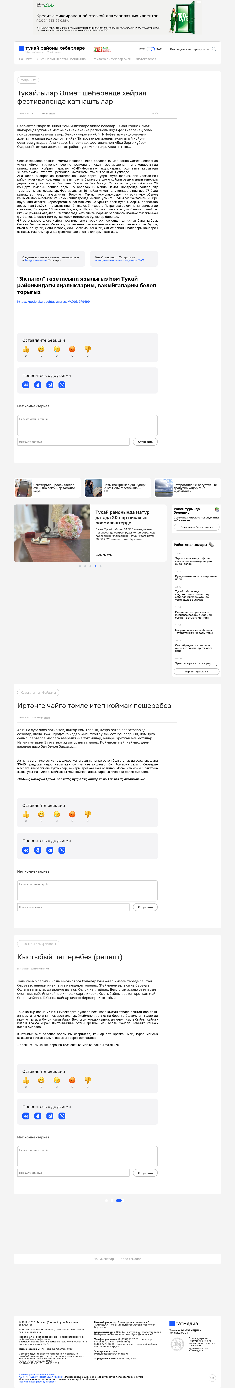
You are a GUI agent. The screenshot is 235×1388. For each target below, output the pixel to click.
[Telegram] (49, 384)
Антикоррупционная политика (37, 1374)
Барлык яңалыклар (196, 671)
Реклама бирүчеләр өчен (112, 59)
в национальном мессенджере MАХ (119, 260)
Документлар (104, 1259)
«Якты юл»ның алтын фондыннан (62, 59)
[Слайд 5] (101, 566)
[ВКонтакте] (25, 384)
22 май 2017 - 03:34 (26, 717)
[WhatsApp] (61, 384)
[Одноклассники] (37, 384)
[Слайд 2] (85, 566)
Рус (142, 49)
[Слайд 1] (80, 566)
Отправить (145, 441)
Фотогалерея (146, 59)
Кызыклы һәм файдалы (38, 692)
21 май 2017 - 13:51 (26, 969)
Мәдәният (28, 80)
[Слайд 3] (90, 566)
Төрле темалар (130, 1259)
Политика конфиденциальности (38, 1381)
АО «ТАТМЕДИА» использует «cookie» (41, 1376)
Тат (159, 49)
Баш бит (25, 59)
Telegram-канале (36, 260)
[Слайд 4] (95, 566)
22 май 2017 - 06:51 (26, 113)
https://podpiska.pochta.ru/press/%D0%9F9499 (53, 301)
